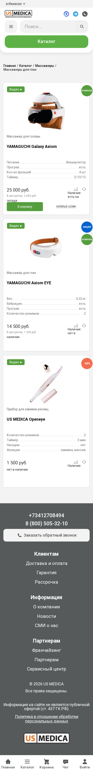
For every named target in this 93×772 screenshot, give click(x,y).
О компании (46, 606)
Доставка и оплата (46, 563)
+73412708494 (46, 515)
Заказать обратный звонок (50, 535)
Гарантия (46, 572)
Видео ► (16, 89)
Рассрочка (46, 582)
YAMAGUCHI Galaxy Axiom (32, 146)
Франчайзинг (46, 650)
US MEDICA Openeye (26, 419)
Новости (46, 616)
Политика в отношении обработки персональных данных (46, 719)
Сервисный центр (46, 669)
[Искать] (82, 26)
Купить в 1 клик (66, 206)
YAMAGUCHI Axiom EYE (29, 282)
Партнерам (47, 659)
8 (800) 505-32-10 (47, 524)
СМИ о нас (46, 625)
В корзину (25, 206)
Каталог (46, 41)
